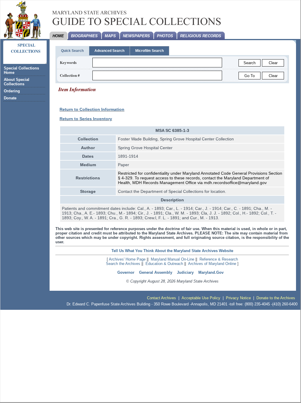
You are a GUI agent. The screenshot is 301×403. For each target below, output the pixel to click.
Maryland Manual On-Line (172, 259)
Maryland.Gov (211, 272)
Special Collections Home (21, 70)
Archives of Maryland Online (212, 263)
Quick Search (72, 50)
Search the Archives (123, 263)
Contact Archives (161, 298)
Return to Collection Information (92, 109)
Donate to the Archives (275, 298)
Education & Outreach (164, 263)
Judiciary (185, 272)
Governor (125, 272)
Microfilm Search (149, 50)
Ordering (12, 91)
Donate (10, 98)
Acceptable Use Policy (201, 298)
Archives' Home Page (127, 259)
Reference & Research (218, 259)
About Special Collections (16, 81)
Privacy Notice (238, 298)
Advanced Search (109, 50)
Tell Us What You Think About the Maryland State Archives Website (172, 251)
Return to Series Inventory (86, 118)
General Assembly (155, 272)
